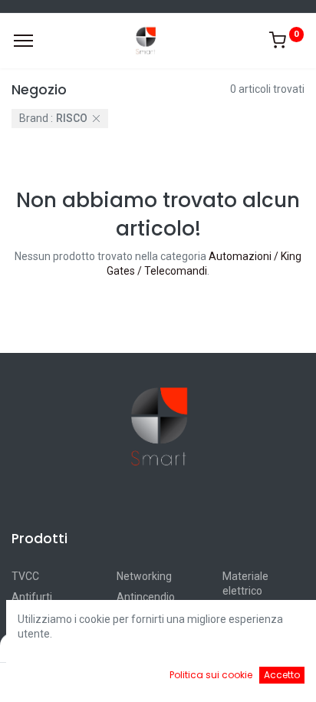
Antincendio (146, 597)
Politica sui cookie (211, 674)
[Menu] (23, 41)
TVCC (25, 576)
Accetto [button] (282, 674)
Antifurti (32, 597)
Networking (144, 576)
